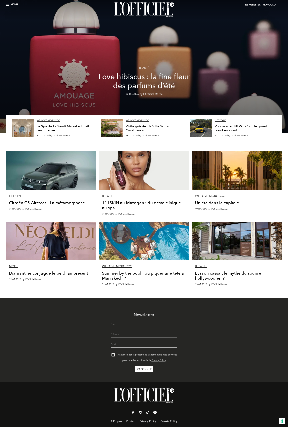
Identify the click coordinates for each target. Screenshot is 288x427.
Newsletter (252, 4)
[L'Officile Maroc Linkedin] (155, 413)
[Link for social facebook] (133, 413)
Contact (131, 421)
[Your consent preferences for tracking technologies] (282, 421)
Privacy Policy (159, 360)
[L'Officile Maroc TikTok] (147, 413)
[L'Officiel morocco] (144, 9)
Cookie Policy (168, 421)
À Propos (116, 421)
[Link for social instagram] (140, 413)
